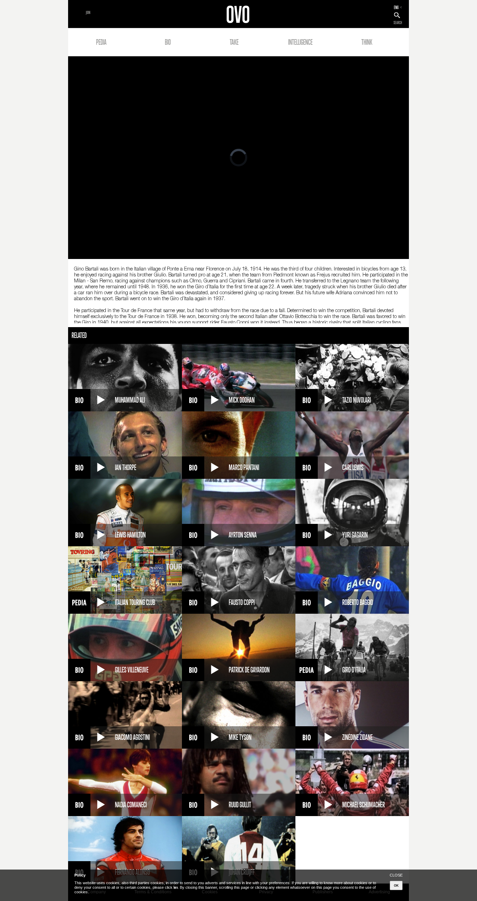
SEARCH (398, 23)
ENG (396, 7)
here (176, 887)
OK (396, 885)
